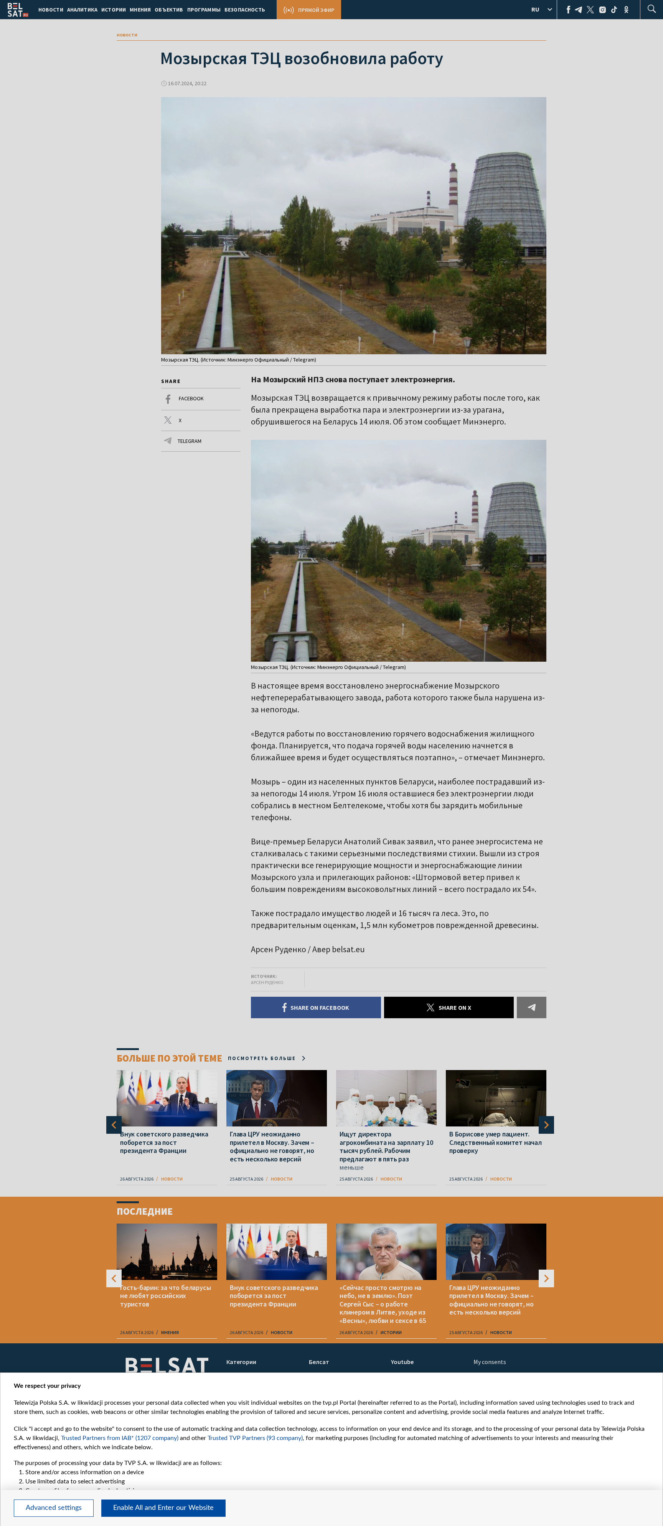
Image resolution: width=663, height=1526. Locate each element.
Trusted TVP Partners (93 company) (255, 1438)
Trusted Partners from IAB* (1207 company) (119, 1438)
